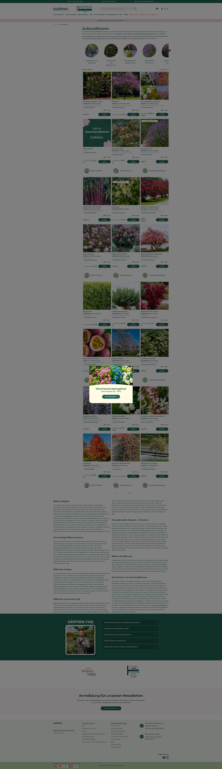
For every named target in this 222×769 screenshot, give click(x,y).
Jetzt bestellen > (111, 397)
